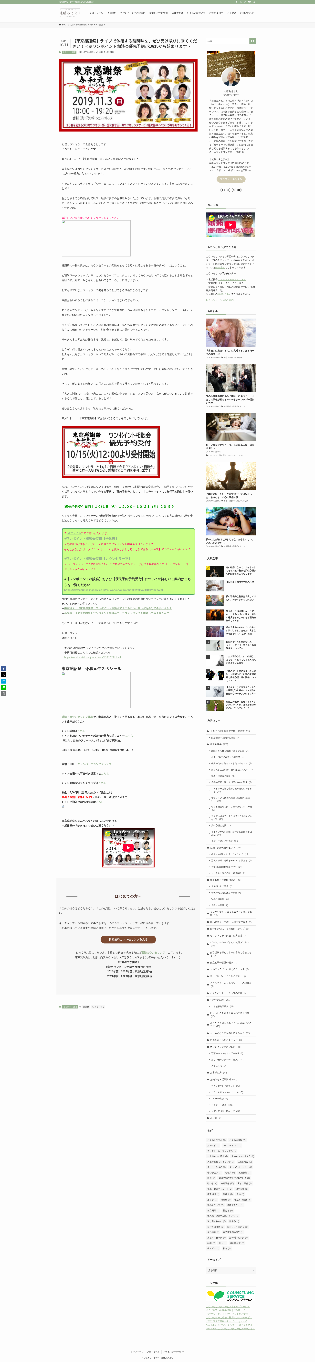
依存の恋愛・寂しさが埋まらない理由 (231, 782)
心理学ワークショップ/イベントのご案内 (227, 1314)
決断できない (235, 1205)
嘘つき (212, 1183)
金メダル (213, 1248)
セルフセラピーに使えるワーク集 (229, 969)
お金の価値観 (237, 1140)
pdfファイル (74, 533)
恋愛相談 (213, 1194)
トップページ (137, 1352)
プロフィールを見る (231, 179)
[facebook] (237, 2)
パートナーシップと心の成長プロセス (229, 944)
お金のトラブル (216, 1140)
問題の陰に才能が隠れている (234, 1178)
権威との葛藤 (242, 1199)
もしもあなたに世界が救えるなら (230, 1033)
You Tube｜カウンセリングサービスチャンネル (230, 1328)
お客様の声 (218, 1072)
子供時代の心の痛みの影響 (226, 892)
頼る (227, 1248)
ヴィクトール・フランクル (221, 1151)
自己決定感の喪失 (233, 1232)
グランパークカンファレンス (94, 764)
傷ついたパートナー (240, 1167)
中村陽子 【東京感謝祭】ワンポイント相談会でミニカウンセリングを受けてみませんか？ (118, 608)
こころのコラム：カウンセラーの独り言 (231, 985)
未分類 (215, 1118)
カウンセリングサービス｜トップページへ (228, 1306)
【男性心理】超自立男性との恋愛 (230, 731)
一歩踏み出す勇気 (217, 1156)
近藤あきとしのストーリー (226, 1040)
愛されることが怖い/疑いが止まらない (232, 769)
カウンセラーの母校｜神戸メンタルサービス (229, 1317)
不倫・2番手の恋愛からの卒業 (227, 757)
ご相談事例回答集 (222, 1006)
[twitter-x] (241, 2)
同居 (211, 1178)
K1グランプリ (98, 1007)
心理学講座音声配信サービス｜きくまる (226, 1321)
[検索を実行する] (252, 41)
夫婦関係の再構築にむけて (226, 867)
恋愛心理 (242, 1189)
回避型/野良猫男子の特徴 (225, 737)
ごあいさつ (218, 1066)
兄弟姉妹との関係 (221, 886)
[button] (3, 668)
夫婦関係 (227, 1183)
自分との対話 (215, 1227)
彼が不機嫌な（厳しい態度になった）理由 (231, 808)
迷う (222, 1243)
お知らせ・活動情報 (223, 1079)
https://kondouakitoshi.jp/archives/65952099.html (92, 657)
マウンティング (232, 1145)
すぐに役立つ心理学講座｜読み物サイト (226, 1310)
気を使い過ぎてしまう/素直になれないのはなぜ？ (231, 817)
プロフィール (153, 1352)
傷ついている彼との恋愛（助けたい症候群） (230, 799)
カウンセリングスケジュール (227, 1092)
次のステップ (215, 1205)
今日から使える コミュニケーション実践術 (231, 913)
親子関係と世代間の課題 (225, 879)
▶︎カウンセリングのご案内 (220, 300)
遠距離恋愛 (237, 1243)
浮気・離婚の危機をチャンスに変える (231, 860)
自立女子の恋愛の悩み (223, 962)
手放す (228, 1194)
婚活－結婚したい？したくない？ (229, 854)
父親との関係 (220, 899)
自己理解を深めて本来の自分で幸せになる (231, 954)
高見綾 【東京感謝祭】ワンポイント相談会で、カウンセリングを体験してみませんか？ (116, 613)
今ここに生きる (216, 1167)
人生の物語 (245, 1162)
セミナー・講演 (69, 52)
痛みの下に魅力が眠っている (222, 1216)
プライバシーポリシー (173, 1352)
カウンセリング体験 (81, 716)
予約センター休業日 (242, 1156)
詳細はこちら (224, 294)
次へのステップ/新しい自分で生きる (231, 922)
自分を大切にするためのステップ (229, 928)
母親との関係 (219, 905)
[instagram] (245, 2)
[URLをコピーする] (3, 693)
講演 (64, 716)
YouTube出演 (219, 1098)
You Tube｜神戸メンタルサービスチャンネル (229, 1325)
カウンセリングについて (225, 1086)
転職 (211, 1243)
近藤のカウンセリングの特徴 (227, 1053)
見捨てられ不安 (216, 1237)
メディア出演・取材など (225, 1111)
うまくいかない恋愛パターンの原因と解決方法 (231, 833)
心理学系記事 (220, 999)
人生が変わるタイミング (220, 1162)
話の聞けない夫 (238, 1237)
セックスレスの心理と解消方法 (228, 873)
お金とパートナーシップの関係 (228, 993)
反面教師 (244, 1172)
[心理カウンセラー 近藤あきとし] (70, 12)
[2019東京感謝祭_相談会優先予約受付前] (111, 476)
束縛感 (226, 1199)
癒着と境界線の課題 (222, 776)
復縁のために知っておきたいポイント (231, 763)
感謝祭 (86, 1007)
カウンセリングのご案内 (225, 1046)
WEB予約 (220, 267)
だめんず (213, 1145)
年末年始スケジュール (219, 1189)
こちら (81, 731)
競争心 (234, 1221)
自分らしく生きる (237, 1227)
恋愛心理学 (219, 744)
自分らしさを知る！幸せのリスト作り (229, 1015)
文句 (240, 1194)
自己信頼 (213, 1232)
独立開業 (213, 1210)
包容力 (230, 1172)
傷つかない (214, 1172)
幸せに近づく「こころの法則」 (228, 976)
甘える (228, 1210)
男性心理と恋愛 (221, 825)
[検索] (254, 2)
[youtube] (249, 2)
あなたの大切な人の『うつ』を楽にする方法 (231, 1025)
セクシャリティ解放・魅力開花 (228, 935)
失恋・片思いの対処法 (224, 841)
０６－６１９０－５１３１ (232, 279)
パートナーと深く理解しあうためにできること (231, 790)
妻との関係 (245, 1183)
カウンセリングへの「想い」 (227, 1059)
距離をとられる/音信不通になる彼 (230, 751)
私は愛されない (216, 1221)
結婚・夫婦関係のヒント (225, 847)
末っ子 (212, 1199)
